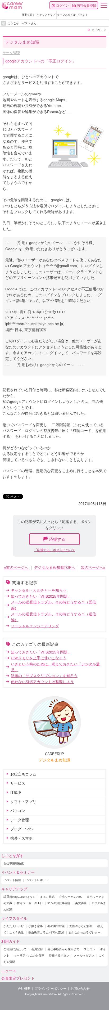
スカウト (90, 949)
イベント (83, 14)
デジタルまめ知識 (54, 760)
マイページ (99, 29)
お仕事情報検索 (13, 863)
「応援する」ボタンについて (54, 550)
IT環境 (15, 792)
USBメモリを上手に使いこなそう (38, 658)
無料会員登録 (86, 5)
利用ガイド (10, 941)
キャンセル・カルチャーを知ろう (38, 590)
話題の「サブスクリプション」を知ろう (44, 676)
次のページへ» (93, 567)
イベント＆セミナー (18, 872)
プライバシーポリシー (50, 988)
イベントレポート (37, 880)
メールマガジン (84, 955)
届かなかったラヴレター (85, 932)
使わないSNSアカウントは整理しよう (42, 682)
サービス (17, 783)
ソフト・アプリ (23, 802)
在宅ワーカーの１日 (30, 903)
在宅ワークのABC (70, 896)
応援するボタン (59, 955)
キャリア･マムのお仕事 (29, 955)
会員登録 (37, 949)
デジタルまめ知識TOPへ (54, 567)
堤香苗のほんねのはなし (19, 896)
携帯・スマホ (21, 838)
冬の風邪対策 (56, 926)
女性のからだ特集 (81, 926)
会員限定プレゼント (18, 978)
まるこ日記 (47, 896)
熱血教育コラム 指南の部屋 (46, 932)
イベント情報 (12, 880)
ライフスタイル (66, 14)
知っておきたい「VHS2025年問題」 (41, 596)
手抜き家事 (35, 926)
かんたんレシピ (13, 926)
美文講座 (81, 903)
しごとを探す (12, 856)
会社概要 (24, 988)
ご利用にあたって (15, 949)
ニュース (8, 971)
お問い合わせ (80, 988)
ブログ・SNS (21, 829)
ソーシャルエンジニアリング (35, 626)
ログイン (62, 5)
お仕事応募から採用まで (63, 949)
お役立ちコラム (23, 774)
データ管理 (11, 53)
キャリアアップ (46, 14)
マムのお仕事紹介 (59, 903)
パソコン (17, 811)
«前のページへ (16, 567)
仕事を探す (28, 14)
